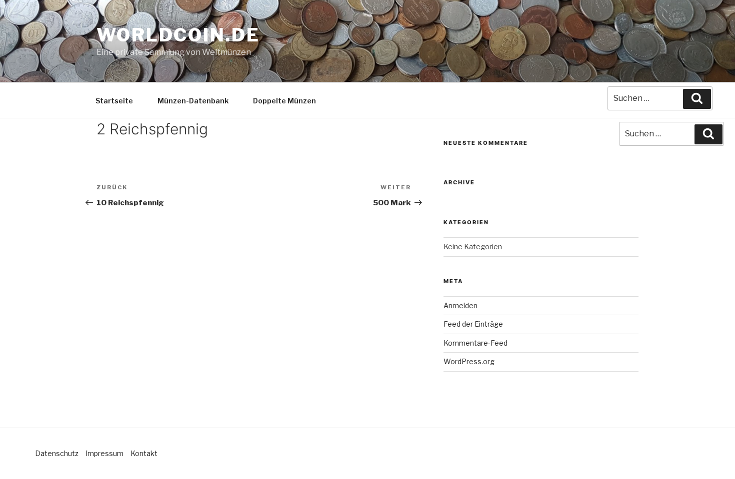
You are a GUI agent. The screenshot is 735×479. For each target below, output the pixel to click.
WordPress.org (469, 361)
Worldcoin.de (178, 35)
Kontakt (144, 453)
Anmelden (461, 305)
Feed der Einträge (473, 324)
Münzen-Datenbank (193, 100)
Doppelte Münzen (284, 100)
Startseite (114, 100)
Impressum (105, 453)
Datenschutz (56, 453)
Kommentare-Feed (476, 343)
